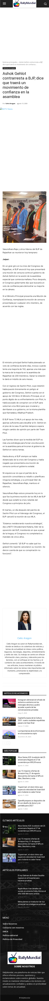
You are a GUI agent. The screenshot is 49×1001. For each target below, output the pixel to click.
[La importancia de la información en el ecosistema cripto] (9, 734)
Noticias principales (10, 62)
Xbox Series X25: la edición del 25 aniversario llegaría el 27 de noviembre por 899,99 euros (31, 759)
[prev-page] (4, 743)
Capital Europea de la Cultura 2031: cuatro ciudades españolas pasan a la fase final (31, 720)
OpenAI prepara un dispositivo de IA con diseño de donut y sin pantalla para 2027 (31, 803)
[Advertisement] (24, 33)
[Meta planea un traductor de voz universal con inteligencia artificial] (9, 905)
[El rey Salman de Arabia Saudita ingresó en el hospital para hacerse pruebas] (9, 878)
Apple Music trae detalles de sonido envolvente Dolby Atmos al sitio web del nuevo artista (32, 891)
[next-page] (8, 743)
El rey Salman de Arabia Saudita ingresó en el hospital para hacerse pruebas (31, 878)
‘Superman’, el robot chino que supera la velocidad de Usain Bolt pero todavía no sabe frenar (31, 789)
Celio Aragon (10, 103)
